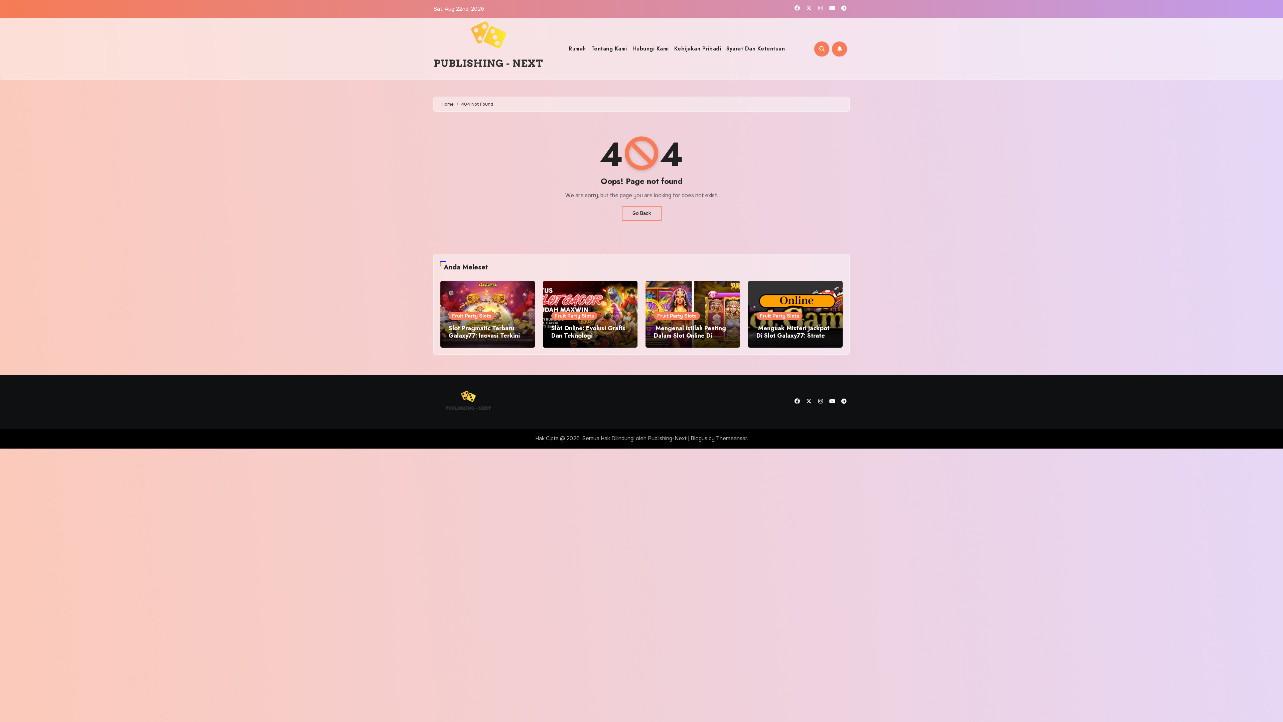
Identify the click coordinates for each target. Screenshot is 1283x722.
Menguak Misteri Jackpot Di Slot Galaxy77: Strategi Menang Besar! (793, 335)
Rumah (577, 48)
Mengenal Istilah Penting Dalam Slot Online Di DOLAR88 (690, 335)
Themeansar (731, 438)
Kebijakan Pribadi (697, 48)
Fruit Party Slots (471, 316)
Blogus (699, 438)
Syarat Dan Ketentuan (755, 48)
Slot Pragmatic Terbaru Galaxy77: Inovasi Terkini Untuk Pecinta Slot (484, 335)
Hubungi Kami (650, 48)
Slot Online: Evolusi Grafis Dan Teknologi (588, 332)
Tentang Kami (609, 48)
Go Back (641, 213)
